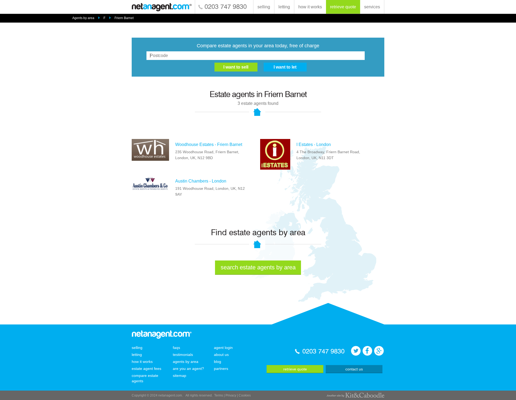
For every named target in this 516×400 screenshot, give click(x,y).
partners (221, 368)
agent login (223, 347)
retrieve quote (343, 7)
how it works (310, 7)
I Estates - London (313, 144)
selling (263, 7)
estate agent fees (146, 368)
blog (217, 361)
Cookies (245, 395)
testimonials (183, 354)
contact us (354, 369)
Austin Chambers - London (200, 181)
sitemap (179, 375)
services (372, 7)
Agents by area (83, 18)
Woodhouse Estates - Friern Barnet (208, 144)
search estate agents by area (258, 267)
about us (221, 354)
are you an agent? (188, 368)
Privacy (230, 395)
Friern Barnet (124, 18)
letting (284, 7)
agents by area (185, 361)
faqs (176, 347)
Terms (218, 395)
